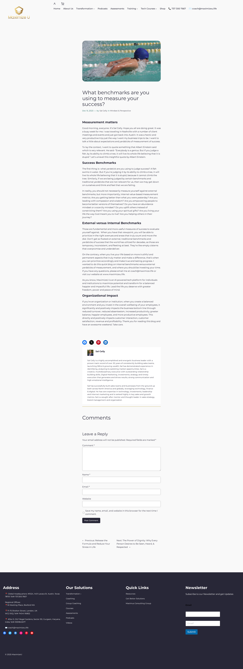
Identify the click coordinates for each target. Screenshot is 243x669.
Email (86, 486)
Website (86, 498)
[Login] (55, 4)
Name (86, 474)
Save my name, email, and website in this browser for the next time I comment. (121, 512)
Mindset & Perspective (120, 111)
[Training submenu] (137, 8)
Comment (88, 445)
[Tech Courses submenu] (156, 8)
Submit (191, 632)
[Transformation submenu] (94, 8)
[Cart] (62, 4)
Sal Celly (103, 111)
